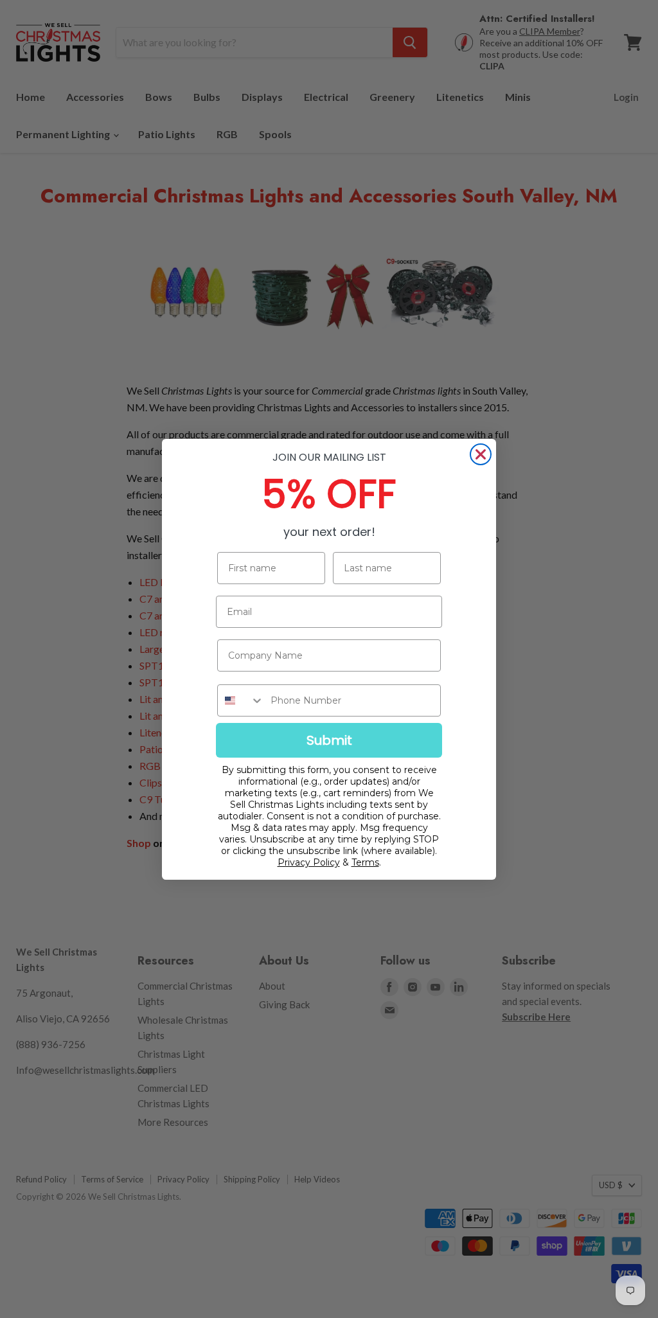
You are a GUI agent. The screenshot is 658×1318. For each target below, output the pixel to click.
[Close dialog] (480, 454)
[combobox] (241, 700)
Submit (329, 740)
